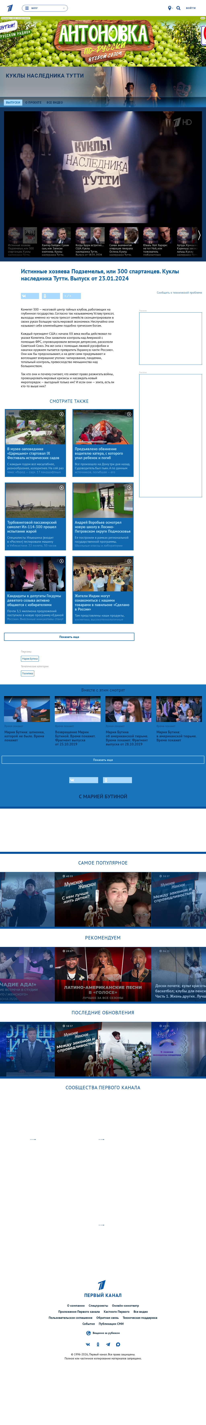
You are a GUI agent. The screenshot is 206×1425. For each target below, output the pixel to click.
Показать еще (69, 637)
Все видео (141, 1312)
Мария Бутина (30, 658)
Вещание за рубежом (106, 1333)
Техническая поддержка (140, 1318)
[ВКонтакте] (30, 296)
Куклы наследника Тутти (45, 76)
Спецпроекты (98, 1305)
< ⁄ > (67, 296)
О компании (76, 1305)
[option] (22, 241)
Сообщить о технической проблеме (179, 292)
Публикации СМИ (111, 1324)
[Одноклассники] (51, 296)
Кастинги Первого (117, 1312)
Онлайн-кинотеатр (125, 1305)
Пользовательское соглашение (70, 1318)
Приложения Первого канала (79, 1312)
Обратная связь (107, 1318)
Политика (27, 673)
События (88, 1324)
